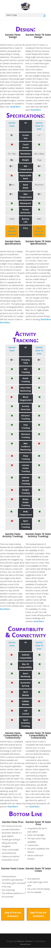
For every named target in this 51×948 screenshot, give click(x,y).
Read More (15, 106)
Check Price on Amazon (12, 231)
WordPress (25, 944)
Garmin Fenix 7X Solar (39, 126)
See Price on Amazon (13, 914)
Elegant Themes (25, 941)
